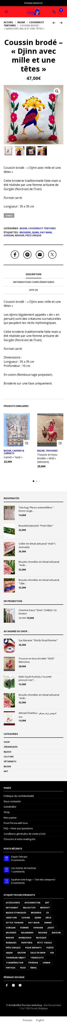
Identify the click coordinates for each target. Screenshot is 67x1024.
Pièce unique (33, 235)
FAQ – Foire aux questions (18, 828)
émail (33, 967)
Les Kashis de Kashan (23, 868)
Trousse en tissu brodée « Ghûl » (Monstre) (47, 458)
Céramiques (11, 746)
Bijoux (7, 751)
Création (11, 917)
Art (6, 771)
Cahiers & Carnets (14, 452)
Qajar (9, 952)
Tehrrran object (16, 957)
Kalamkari (27, 932)
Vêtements (10, 761)
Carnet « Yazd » (13, 457)
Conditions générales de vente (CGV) (24, 833)
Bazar (21, 22)
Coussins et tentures (42, 228)
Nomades (11, 942)
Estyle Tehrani (19, 856)
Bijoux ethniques (16, 912)
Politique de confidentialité (19, 796)
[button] (7, 11)
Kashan (42, 932)
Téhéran (33, 962)
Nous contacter (12, 801)
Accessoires (13, 902)
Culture (9, 756)
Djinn (35, 232)
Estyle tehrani (14, 922)
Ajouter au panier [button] (26, 443)
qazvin (21, 952)
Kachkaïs (11, 932)
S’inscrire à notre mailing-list (19, 839)
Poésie (50, 947)
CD (47, 912)
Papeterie (26, 942)
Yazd (23, 967)
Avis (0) (33, 289)
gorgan (9, 235)
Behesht (45, 907)
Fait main (46, 232)
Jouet (51, 927)
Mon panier (10, 817)
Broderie (25, 232)
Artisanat (12, 907)
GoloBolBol (10, 806)
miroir (10, 937)
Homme (24, 927)
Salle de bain (37, 952)
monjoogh (25, 937)
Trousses (52, 450)
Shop (7, 742)
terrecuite (37, 957)
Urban (46, 962)
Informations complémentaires (33, 282)
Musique (41, 937)
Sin (52, 952)
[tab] (33, 274)
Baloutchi (29, 907)
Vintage (10, 967)
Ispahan (38, 927)
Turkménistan (14, 962)
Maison (19, 235)
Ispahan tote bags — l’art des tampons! (33, 879)
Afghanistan (32, 902)
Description (33, 274)
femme (48, 922)
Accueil (8, 22)
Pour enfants (33, 947)
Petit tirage (44, 942)
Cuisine (25, 917)
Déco (48, 917)
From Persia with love (16, 823)
